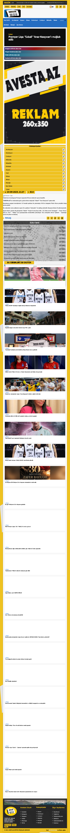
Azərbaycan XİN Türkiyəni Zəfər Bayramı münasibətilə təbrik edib (20, 482)
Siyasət (22, 20)
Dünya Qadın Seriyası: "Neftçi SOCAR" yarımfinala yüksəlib (19, 460)
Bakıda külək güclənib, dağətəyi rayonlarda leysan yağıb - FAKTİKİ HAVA (35, 244)
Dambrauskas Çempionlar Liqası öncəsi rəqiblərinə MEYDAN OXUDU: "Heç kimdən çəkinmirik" (27, 637)
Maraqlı (13, 25)
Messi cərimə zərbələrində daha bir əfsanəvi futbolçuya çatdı (35, 227)
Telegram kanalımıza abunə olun (13, 52)
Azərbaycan (15, 20)
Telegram (24, 816)
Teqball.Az (56, 814)
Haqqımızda (8, 824)
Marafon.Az (56, 812)
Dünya (28, 20)
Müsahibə (13, 6)
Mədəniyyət (35, 20)
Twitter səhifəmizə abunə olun (12, 55)
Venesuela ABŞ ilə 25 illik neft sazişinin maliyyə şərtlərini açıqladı (35, 255)
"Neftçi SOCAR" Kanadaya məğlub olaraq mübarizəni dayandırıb (35, 230)
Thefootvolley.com (58, 816)
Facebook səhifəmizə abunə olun (13, 58)
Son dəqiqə (29, 6)
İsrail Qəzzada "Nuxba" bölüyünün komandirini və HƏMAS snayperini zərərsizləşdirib (25, 703)
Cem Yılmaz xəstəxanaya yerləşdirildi (14, 615)
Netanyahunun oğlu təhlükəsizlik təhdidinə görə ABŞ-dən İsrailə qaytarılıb (22, 548)
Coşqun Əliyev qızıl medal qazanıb (13, 769)
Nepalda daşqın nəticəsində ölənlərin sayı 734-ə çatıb (35, 237)
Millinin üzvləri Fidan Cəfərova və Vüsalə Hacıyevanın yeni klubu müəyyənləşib (35, 248)
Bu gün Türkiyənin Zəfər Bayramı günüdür (15, 504)
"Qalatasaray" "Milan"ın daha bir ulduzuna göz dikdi (17, 570)
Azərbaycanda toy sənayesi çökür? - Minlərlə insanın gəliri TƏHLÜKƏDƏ (35, 259)
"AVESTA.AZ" (7, 200)
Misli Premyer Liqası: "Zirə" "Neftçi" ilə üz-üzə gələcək (18, 526)
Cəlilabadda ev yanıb (35, 234)
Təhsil (19, 6)
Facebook (24, 812)
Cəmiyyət (42, 20)
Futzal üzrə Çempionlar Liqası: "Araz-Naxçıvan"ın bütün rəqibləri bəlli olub (35, 252)
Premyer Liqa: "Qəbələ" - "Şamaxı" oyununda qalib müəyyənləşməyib (21, 747)
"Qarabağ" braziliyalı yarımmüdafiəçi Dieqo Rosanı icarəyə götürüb (35, 241)
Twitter (23, 818)
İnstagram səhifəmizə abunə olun (13, 48)
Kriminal (6, 25)
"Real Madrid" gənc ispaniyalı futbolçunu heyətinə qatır (18, 438)
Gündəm (7, 6)
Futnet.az (56, 823)
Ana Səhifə (7, 20)
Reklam (14, 824)
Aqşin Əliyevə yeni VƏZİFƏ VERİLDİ (13, 592)
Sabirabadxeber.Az (58, 820)
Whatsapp (24, 820)
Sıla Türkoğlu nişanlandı (11, 681)
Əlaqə (6, 826)
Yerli (23, 6)
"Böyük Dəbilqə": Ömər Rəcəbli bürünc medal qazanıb (17, 725)
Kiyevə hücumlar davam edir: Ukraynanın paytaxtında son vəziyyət (21, 791)
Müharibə (49, 20)
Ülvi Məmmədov (53, 830)
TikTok (23, 823)
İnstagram (24, 814)
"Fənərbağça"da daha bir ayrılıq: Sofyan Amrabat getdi (18, 659)
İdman (55, 20)
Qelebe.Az (56, 818)
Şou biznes (20, 25)
